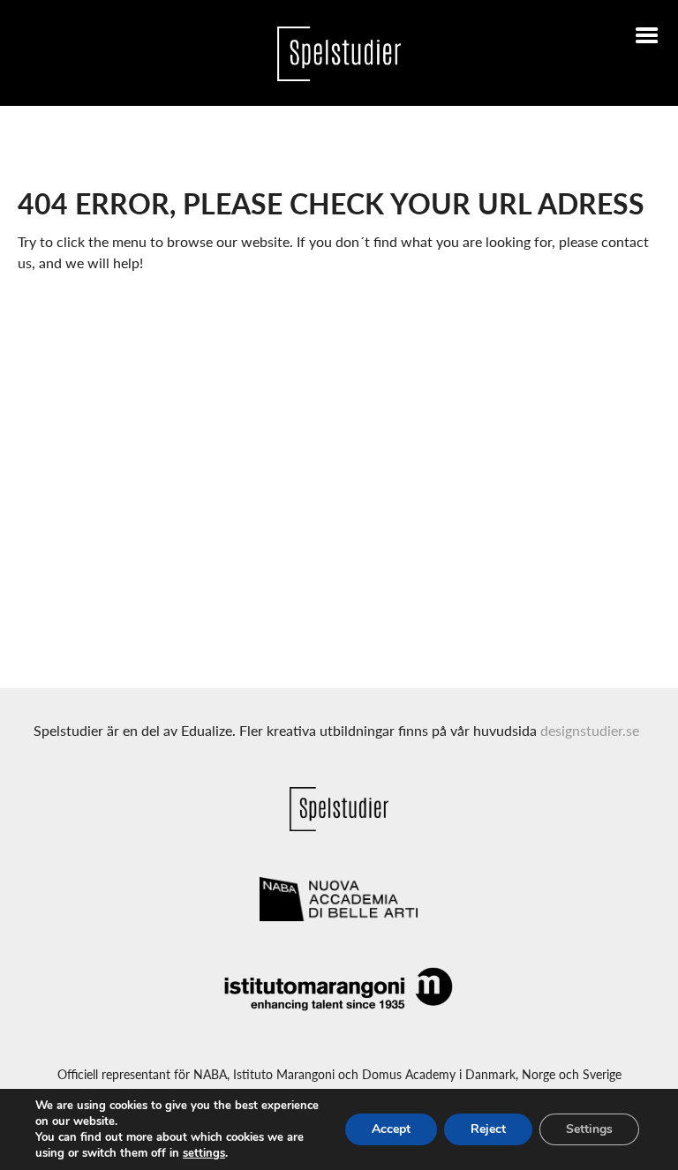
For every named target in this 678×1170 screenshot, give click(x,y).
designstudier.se (589, 730)
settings (204, 1153)
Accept (391, 1129)
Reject (488, 1129)
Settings (589, 1129)
